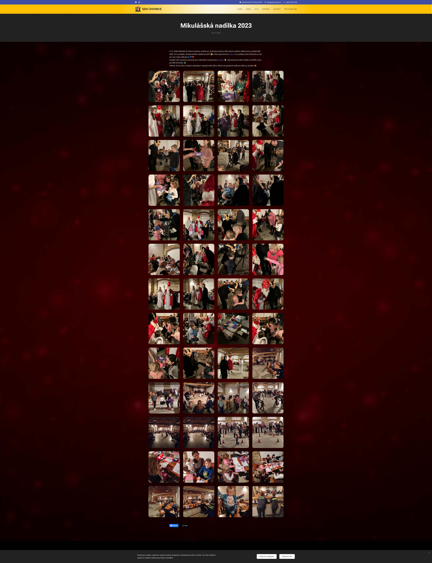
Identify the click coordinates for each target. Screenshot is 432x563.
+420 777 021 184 (291, 2)
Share (175, 525)
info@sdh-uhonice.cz (274, 2)
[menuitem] (240, 9)
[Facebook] (135, 2)
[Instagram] (139, 2)
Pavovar (221, 60)
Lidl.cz (231, 54)
